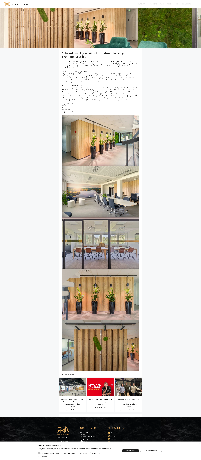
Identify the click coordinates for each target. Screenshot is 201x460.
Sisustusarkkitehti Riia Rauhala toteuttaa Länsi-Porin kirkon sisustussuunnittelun (72, 401)
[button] (195, 4)
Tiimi (177, 4)
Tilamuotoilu (70, 374)
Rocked (169, 4)
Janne (123, 410)
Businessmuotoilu (101, 407)
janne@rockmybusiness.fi (88, 436)
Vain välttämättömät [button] (151, 450)
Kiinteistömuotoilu (129, 410)
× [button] (199, 443)
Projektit (153, 4)
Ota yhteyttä (187, 4)
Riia (71, 410)
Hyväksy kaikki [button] (130, 450)
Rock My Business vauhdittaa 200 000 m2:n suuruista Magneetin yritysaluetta (128, 401)
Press (162, 4)
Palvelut (141, 4)
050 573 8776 (84, 434)
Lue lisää (59, 450)
